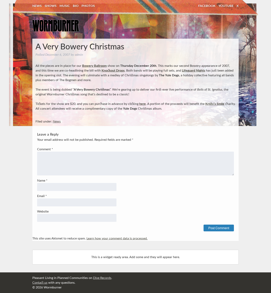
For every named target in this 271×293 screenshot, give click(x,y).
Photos (88, 6)
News (37, 6)
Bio (76, 6)
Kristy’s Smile (214, 103)
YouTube (226, 6)
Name (42, 180)
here (142, 103)
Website (43, 211)
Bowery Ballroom (94, 65)
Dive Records (102, 278)
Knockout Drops (113, 70)
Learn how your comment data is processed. (117, 238)
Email (42, 196)
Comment (45, 149)
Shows (51, 6)
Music (65, 6)
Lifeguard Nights (193, 70)
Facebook (206, 6)
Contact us (39, 282)
